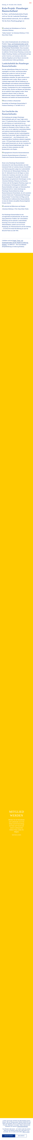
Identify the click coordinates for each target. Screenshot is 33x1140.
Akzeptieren (8, 1135)
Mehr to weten (26, 1131)
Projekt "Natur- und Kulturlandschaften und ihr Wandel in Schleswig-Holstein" (15, 242)
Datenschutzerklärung (22, 1126)
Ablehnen (21, 1135)
